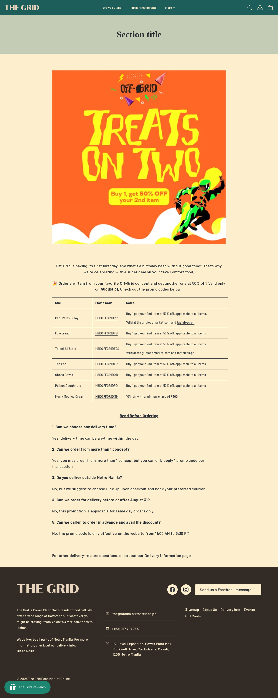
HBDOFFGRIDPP (106, 318)
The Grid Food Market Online (49, 679)
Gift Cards (193, 616)
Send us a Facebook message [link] (226, 589)
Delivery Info (230, 609)
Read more (26, 651)
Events (249, 609)
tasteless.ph (185, 322)
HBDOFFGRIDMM (106, 396)
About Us (209, 609)
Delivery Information (163, 555)
